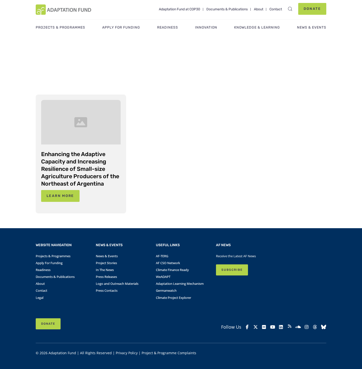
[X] (256, 327)
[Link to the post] (81, 122)
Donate (312, 9)
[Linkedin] (281, 327)
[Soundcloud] (298, 327)
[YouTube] (273, 327)
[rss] (290, 327)
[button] (290, 8)
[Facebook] (247, 327)
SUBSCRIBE (232, 270)
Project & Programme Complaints (169, 353)
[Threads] (315, 327)
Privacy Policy (127, 353)
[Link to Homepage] (63, 9)
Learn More (60, 196)
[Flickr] (264, 327)
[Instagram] (307, 327)
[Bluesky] (324, 327)
